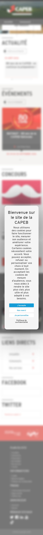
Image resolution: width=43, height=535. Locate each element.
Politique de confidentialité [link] (21, 321)
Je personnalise (21, 315)
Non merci (21, 310)
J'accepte (21, 305)
